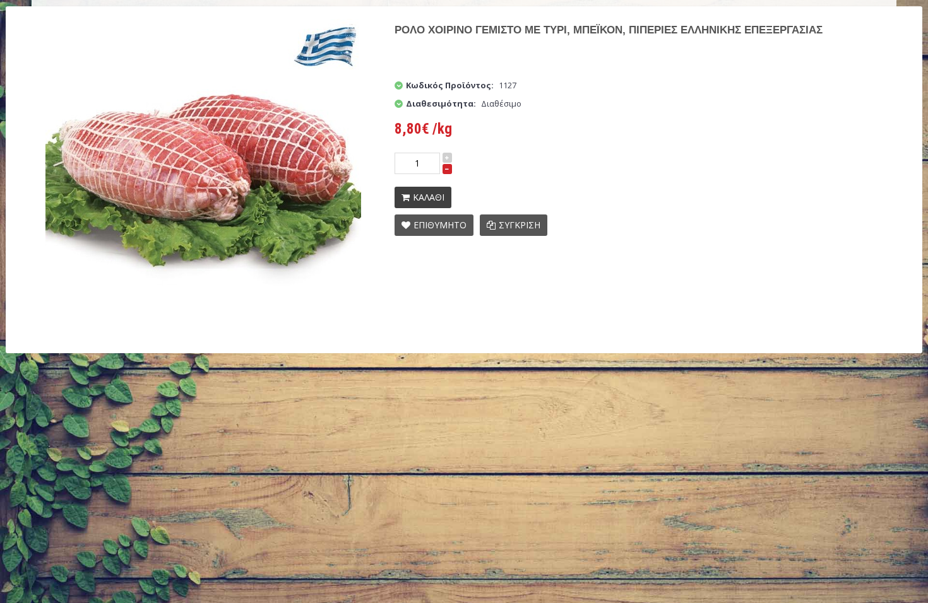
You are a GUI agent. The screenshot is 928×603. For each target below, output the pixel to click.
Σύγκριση (519, 225)
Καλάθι (428, 197)
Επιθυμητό (440, 225)
